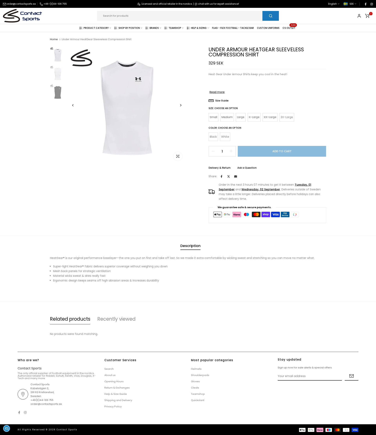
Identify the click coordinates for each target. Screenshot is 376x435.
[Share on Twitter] (228, 176)
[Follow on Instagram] (371, 4)
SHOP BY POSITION (129, 28)
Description (190, 245)
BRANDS (154, 28)
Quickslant (197, 400)
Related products (70, 319)
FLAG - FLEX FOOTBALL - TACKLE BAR (233, 28)
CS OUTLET (289, 28)
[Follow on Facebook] (365, 4)
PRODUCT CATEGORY (96, 28)
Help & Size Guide (115, 394)
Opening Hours (114, 381)
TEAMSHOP (175, 28)
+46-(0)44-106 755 (55, 3)
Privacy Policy (113, 406)
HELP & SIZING (199, 28)
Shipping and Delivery (118, 400)
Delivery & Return (219, 168)
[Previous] (75, 105)
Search (109, 369)
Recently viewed (116, 319)
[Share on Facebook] (221, 176)
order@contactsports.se (21, 3)
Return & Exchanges (117, 388)
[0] (367, 16)
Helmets (196, 369)
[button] (6, 428)
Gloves (195, 381)
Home (54, 39)
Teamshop (198, 394)
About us (110, 375)
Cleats (195, 388)
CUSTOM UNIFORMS (268, 28)
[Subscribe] (351, 376)
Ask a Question (247, 168)
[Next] (177, 105)
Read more (217, 92)
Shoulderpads (200, 375)
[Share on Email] (235, 176)
